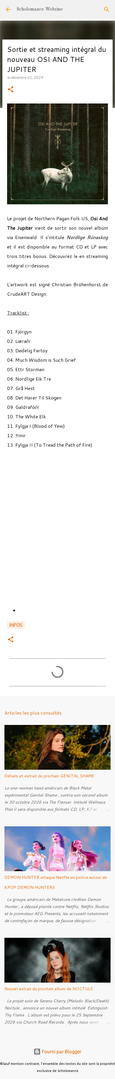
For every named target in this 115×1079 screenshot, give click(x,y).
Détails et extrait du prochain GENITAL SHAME (49, 776)
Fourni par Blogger (61, 1051)
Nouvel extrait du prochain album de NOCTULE (48, 989)
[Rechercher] (106, 9)
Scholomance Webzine (40, 9)
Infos (15, 625)
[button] (10, 90)
